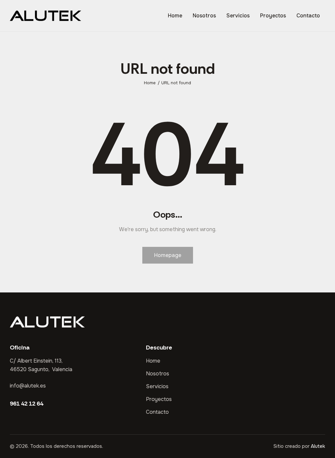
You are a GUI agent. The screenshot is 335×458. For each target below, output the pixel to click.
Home (150, 83)
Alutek (318, 446)
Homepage (167, 255)
